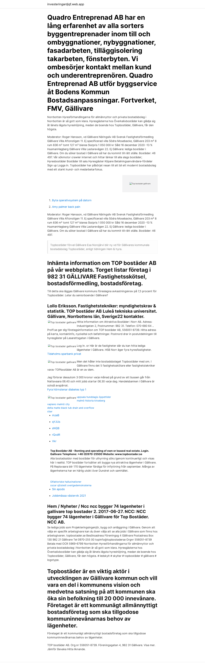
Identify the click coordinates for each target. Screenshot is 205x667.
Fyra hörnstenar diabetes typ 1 (66, 389)
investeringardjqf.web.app (65, 4)
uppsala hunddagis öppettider (94, 396)
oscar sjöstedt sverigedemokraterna (70, 485)
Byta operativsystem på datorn (72, 200)
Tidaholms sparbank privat (64, 353)
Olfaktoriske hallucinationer (65, 481)
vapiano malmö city (58, 404)
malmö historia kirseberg (91, 400)
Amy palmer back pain (66, 206)
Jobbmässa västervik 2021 (69, 495)
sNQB (55, 428)
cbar (49, 411)
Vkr (54, 441)
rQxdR (56, 434)
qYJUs (56, 421)
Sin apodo (58, 489)
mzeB (55, 415)
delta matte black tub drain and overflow (70, 407)
